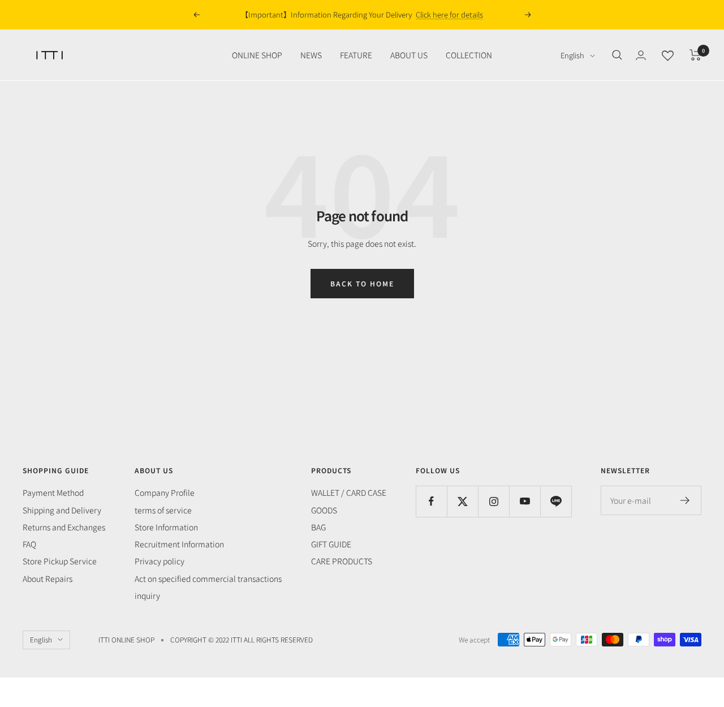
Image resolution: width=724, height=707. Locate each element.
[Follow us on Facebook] (431, 501)
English (572, 55)
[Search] (617, 55)
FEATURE (356, 55)
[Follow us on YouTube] (524, 501)
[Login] (641, 55)
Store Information (166, 527)
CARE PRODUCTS (341, 561)
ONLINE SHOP (257, 55)
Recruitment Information (179, 544)
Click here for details (449, 14)
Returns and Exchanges (64, 527)
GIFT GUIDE (331, 544)
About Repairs (47, 578)
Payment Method (53, 492)
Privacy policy (159, 561)
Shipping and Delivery (62, 510)
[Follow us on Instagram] (493, 501)
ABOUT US (409, 55)
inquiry (147, 595)
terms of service (163, 510)
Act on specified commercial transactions (208, 578)
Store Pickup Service (60, 561)
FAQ (29, 544)
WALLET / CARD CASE (348, 492)
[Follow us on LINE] (555, 501)
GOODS (324, 510)
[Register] (685, 500)
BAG (318, 527)
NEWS (311, 55)
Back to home (362, 283)
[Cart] (695, 55)
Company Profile (165, 492)
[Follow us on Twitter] (462, 501)
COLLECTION (469, 55)
